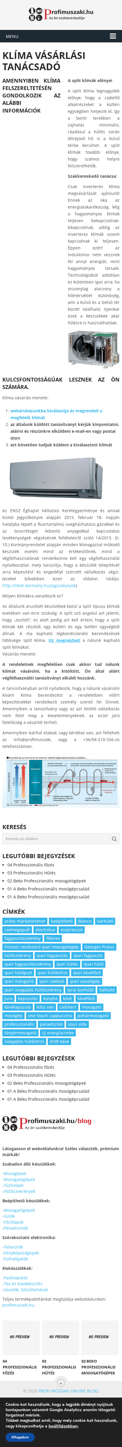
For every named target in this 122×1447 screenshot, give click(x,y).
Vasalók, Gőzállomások (26, 1289)
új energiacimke (58, 1033)
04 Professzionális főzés (30, 865)
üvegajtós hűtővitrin (24, 1041)
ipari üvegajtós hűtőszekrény (33, 990)
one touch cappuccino (50, 1015)
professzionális (19, 1024)
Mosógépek (15, 1173)
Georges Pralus (99, 947)
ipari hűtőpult (18, 972)
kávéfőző (86, 998)
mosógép (13, 1015)
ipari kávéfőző (87, 972)
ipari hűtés (67, 964)
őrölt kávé (59, 1041)
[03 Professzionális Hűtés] (60, 1338)
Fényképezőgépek (21, 1253)
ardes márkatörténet (24, 921)
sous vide (77, 1024)
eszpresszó (72, 929)
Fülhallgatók (16, 1259)
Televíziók (13, 1247)
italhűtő (107, 990)
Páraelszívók (16, 1228)
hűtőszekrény (17, 955)
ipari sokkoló (51, 981)
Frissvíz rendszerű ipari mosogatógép (41, 947)
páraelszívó (51, 1024)
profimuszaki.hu (18, 1305)
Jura (8, 998)
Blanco (85, 921)
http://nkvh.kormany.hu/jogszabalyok (39, 585)
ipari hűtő (93, 964)
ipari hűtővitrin (53, 972)
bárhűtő (105, 921)
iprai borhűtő (80, 990)
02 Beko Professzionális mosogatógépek (46, 881)
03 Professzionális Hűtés (31, 873)
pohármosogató (93, 1015)
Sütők (9, 1216)
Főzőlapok (13, 1222)
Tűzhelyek (13, 1185)
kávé (67, 998)
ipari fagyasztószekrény (27, 964)
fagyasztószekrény (22, 938)
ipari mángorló (19, 981)
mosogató (91, 1007)
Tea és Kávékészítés (23, 1283)
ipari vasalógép (85, 981)
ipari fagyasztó (87, 955)
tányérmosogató (20, 1033)
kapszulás (28, 998)
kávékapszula (17, 1007)
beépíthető (62, 921)
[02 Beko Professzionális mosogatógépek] (99, 1338)
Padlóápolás (16, 1278)
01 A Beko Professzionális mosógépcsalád (48, 889)
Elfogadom (20, 1437)
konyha (50, 998)
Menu (12, 36)
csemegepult (17, 929)
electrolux (45, 929)
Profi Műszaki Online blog (68, 1391)
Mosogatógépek (19, 1179)
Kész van (45, 1007)
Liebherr (68, 1007)
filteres (53, 938)
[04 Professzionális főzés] (21, 1338)
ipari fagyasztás (52, 955)
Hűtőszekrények (19, 1191)
